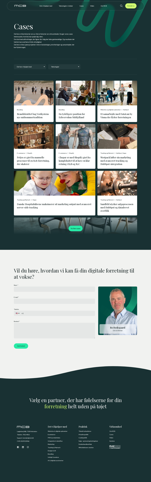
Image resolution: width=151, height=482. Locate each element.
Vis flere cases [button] (75, 228)
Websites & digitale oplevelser (57, 431)
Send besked (21, 346)
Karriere (112, 441)
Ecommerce (51, 434)
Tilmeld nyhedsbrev (85, 431)
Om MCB (112, 431)
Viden (111, 438)
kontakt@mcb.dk (28, 438)
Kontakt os (130, 6)
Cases (111, 434)
